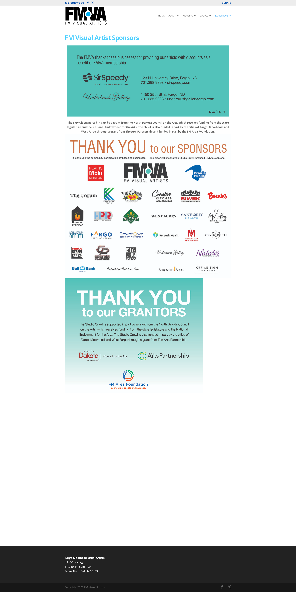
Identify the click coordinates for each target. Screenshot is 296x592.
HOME (161, 15)
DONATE (226, 3)
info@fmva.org (74, 562)
